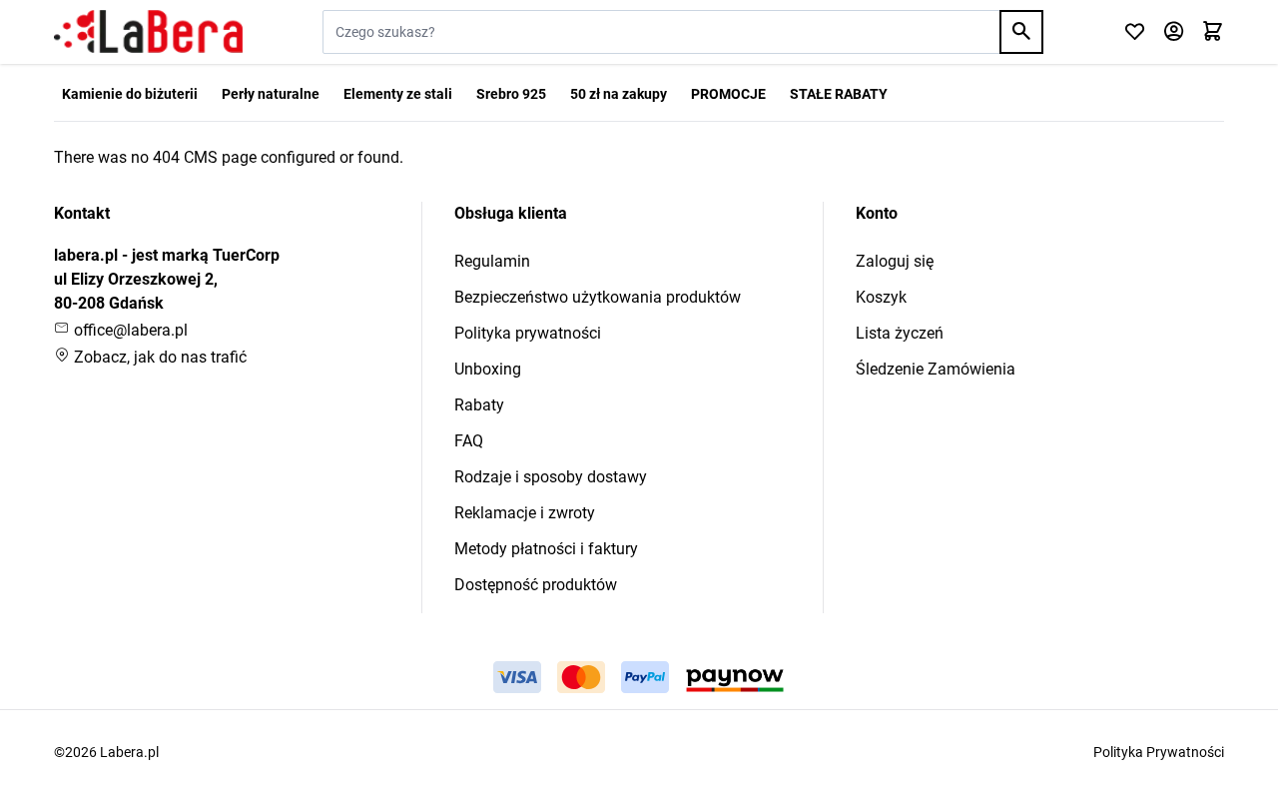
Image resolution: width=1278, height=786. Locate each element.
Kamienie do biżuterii (130, 94)
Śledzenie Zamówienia (935, 369)
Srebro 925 (511, 94)
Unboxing (487, 369)
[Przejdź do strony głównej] (148, 32)
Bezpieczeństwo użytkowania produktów (597, 297)
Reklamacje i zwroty (524, 512)
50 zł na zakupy (618, 94)
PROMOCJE (728, 94)
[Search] (1021, 32)
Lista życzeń (900, 333)
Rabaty (479, 404)
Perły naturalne (271, 94)
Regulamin (492, 261)
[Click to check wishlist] (1134, 32)
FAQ (468, 440)
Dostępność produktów (535, 584)
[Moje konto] (1173, 32)
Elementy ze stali (397, 94)
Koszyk (881, 297)
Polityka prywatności (527, 333)
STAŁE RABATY (839, 94)
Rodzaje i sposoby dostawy (550, 476)
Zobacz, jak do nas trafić (158, 357)
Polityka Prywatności (1158, 752)
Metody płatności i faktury (546, 548)
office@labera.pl (129, 330)
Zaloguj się (895, 261)
